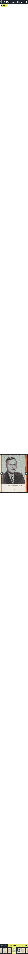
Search (4, 5)
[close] (26, 1)
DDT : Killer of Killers (13, 1)
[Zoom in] (22, 945)
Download (14, 945)
